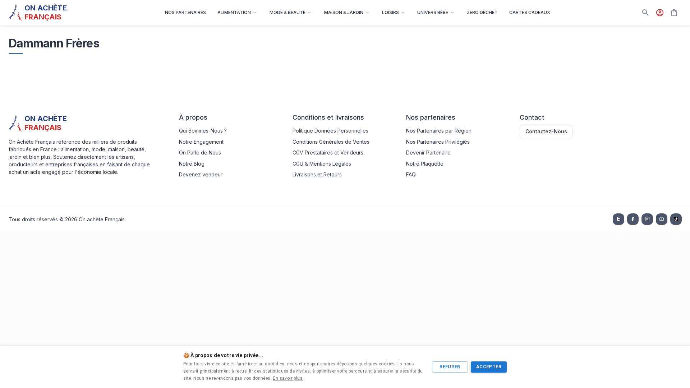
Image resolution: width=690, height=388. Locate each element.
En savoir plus (288, 378)
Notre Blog (191, 164)
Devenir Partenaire (428, 152)
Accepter (488, 366)
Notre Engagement (201, 142)
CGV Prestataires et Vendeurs (328, 152)
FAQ (411, 174)
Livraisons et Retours (317, 174)
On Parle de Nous (200, 152)
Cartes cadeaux (529, 12)
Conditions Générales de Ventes (331, 142)
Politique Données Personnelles (330, 131)
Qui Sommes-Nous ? (203, 131)
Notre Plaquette (424, 164)
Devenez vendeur (200, 174)
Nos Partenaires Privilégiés (438, 142)
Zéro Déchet (482, 12)
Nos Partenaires (185, 12)
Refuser (450, 366)
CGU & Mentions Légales (322, 164)
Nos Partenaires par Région (439, 131)
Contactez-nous (546, 131)
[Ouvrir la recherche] (645, 12)
